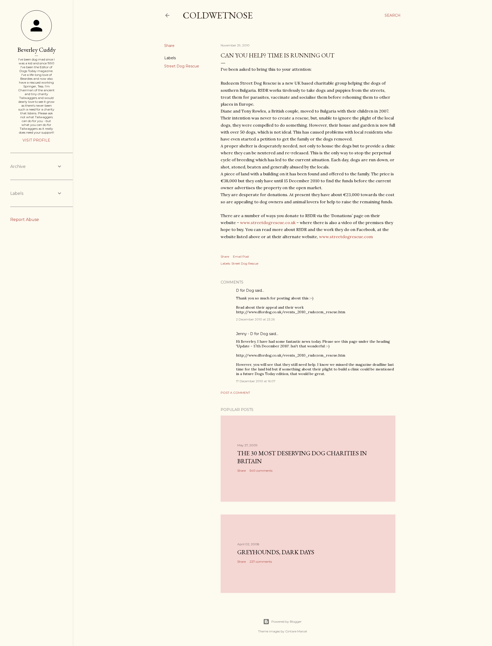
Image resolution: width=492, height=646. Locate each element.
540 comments (261, 470)
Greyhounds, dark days (275, 552)
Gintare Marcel (296, 631)
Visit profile (36, 140)
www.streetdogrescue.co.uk (268, 222)
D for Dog (245, 290)
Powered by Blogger (286, 621)
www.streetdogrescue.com (346, 236)
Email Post (241, 256)
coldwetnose (218, 15)
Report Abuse (24, 219)
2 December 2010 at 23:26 (255, 319)
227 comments (261, 561)
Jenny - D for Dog (252, 333)
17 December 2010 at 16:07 (255, 381)
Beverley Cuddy (36, 50)
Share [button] (169, 45)
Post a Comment (235, 393)
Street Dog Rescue (181, 66)
